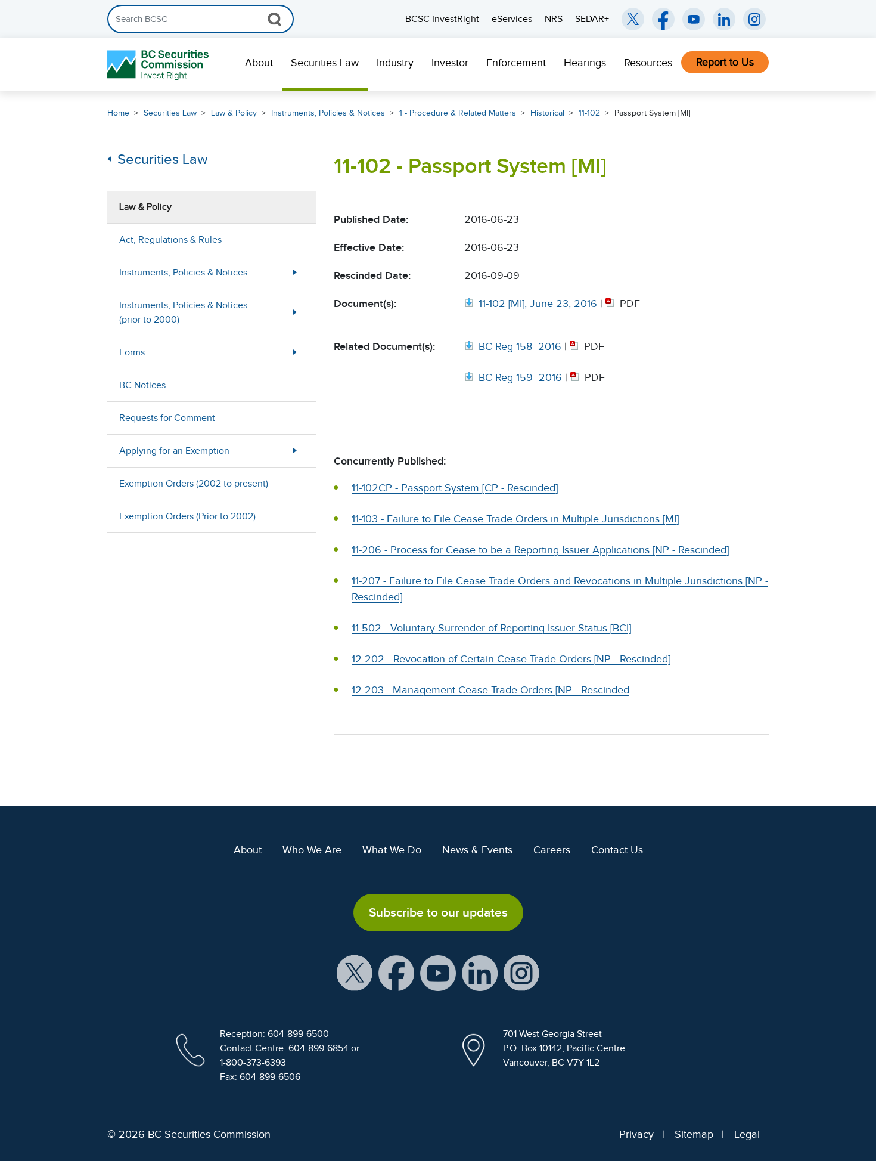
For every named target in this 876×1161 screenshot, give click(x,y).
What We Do (391, 850)
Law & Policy (234, 113)
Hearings (585, 63)
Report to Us (725, 62)
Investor (449, 63)
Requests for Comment (167, 418)
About (259, 63)
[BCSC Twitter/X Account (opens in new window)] (633, 19)
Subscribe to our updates (438, 912)
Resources (648, 63)
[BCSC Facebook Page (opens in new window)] (663, 19)
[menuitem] (259, 64)
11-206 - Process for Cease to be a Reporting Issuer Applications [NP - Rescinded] (540, 550)
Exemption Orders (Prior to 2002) (187, 516)
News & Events (477, 850)
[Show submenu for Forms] (295, 352)
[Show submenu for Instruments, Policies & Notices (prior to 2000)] (295, 312)
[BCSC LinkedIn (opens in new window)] (724, 19)
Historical (547, 113)
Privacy (636, 1134)
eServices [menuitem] (512, 19)
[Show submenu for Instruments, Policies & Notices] (295, 272)
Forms (132, 352)
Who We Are (311, 850)
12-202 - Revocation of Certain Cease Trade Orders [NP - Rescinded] (511, 659)
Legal (747, 1134)
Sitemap (694, 1134)
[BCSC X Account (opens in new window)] (354, 973)
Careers (551, 850)
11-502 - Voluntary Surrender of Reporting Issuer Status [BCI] (491, 628)
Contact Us (617, 850)
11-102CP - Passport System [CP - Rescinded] (455, 488)
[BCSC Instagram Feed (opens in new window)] (754, 19)
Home (118, 113)
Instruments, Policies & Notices (328, 113)
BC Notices (142, 385)
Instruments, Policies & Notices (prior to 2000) (183, 312)
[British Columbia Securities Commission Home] (159, 65)
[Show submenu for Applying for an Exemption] (295, 450)
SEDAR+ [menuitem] (592, 19)
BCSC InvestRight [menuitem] (442, 19)
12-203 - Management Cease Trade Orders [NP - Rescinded (490, 690)
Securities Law (325, 63)
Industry (395, 63)
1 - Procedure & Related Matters (457, 113)
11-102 (589, 113)
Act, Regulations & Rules (170, 239)
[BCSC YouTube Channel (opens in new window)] (693, 19)
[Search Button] (274, 19)
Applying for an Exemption (174, 450)
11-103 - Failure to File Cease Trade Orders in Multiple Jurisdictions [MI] (515, 519)
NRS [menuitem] (554, 19)
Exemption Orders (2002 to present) (193, 483)
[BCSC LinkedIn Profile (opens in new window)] (480, 973)
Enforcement (516, 63)
